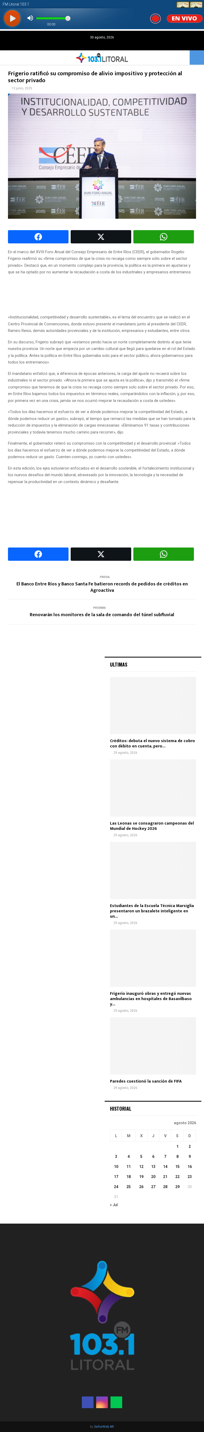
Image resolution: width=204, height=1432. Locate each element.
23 (190, 1177)
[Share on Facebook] (38, 236)
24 (116, 1187)
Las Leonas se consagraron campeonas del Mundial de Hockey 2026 (152, 826)
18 (128, 1177)
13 (153, 1166)
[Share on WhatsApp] (163, 236)
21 (165, 1177)
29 (177, 1187)
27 (153, 1187)
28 (165, 1187)
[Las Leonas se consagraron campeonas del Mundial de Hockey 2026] (153, 788)
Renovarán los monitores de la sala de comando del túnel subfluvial (102, 615)
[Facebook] (88, 1402)
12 (141, 1166)
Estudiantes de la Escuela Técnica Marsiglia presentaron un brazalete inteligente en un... (152, 911)
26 (141, 1187)
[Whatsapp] (116, 1402)
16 (190, 1166)
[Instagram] (102, 1402)
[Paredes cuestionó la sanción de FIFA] (153, 1046)
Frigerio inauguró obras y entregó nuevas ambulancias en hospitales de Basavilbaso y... (151, 999)
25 (128, 1187)
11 (128, 1166)
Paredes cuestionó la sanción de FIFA (146, 1081)
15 (177, 1166)
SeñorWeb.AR (104, 1427)
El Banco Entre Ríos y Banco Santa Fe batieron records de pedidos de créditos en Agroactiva (102, 587)
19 (141, 1177)
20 (153, 1177)
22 (177, 1177)
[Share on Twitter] (101, 236)
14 (165, 1166)
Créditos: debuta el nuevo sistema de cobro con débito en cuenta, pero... (152, 743)
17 (116, 1177)
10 (116, 1166)
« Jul (114, 1205)
